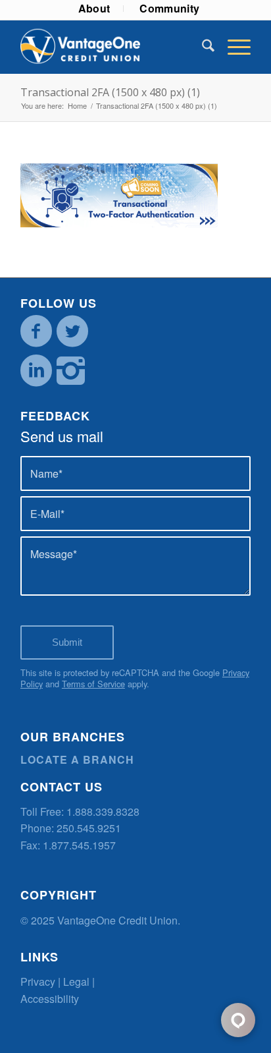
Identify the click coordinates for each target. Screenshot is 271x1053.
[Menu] (232, 46)
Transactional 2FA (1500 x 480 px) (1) (110, 92)
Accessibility (49, 998)
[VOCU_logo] (112, 46)
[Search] (201, 46)
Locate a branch (77, 759)
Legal (76, 981)
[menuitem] (94, 8)
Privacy (37, 981)
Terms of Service (93, 683)
